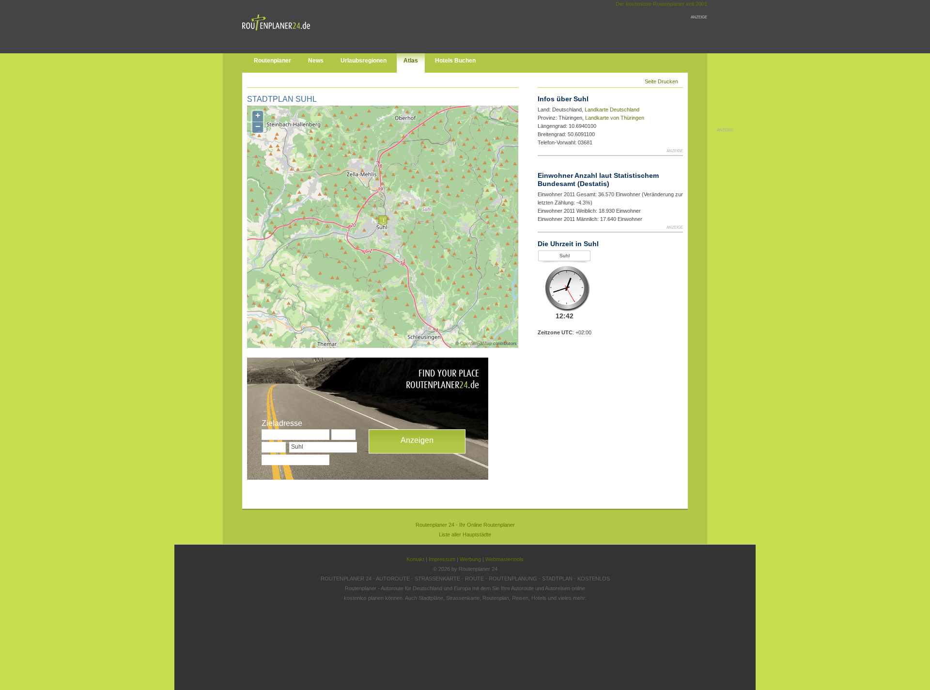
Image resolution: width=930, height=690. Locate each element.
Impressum (442, 559)
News (316, 60)
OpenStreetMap (476, 343)
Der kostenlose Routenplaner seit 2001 (661, 4)
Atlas (410, 60)
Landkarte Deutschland (612, 109)
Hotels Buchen (455, 60)
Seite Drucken (661, 81)
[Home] (278, 32)
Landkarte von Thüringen (614, 118)
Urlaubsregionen (364, 60)
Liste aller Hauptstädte (465, 534)
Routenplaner (272, 60)
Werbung (470, 559)
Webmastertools (504, 559)
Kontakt (415, 559)
